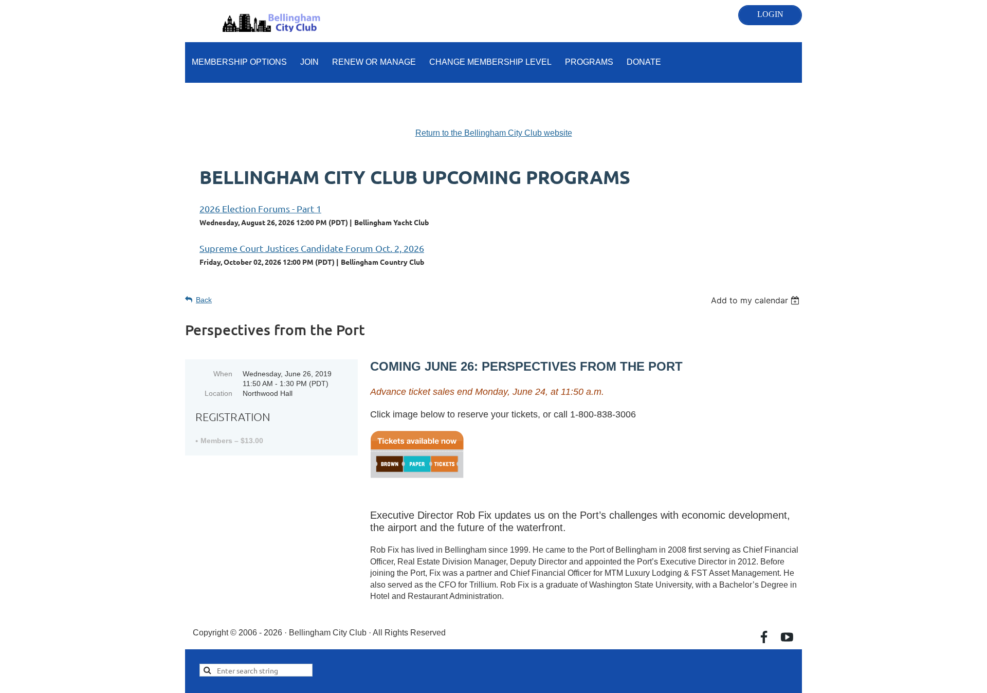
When (222, 374)
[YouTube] (787, 637)
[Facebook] (764, 637)
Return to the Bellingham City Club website (493, 133)
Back (204, 300)
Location (218, 393)
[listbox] (756, 300)
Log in (770, 15)
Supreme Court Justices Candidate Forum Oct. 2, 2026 (311, 248)
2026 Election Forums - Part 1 (260, 208)
